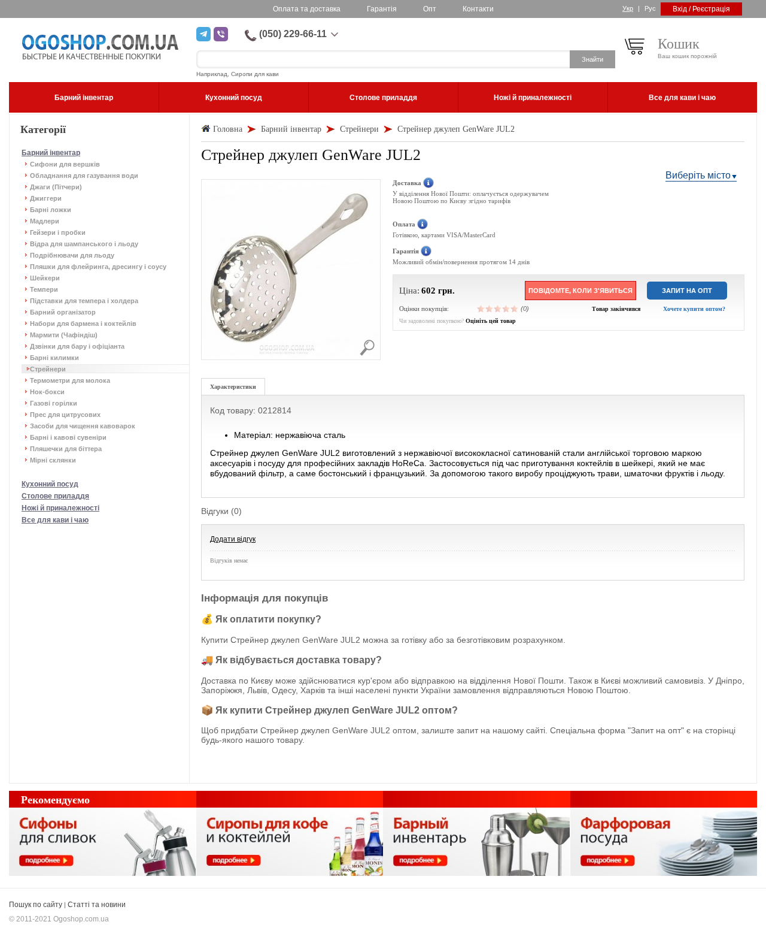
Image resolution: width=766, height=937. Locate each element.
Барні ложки (50, 209)
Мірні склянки (53, 460)
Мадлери (44, 221)
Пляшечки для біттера (66, 448)
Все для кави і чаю (55, 520)
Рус (650, 8)
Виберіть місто (698, 175)
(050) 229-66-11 (293, 34)
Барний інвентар (51, 153)
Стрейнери (48, 369)
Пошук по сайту (35, 904)
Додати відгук (233, 539)
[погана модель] (489, 308)
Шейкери (45, 278)
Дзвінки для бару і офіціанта (77, 346)
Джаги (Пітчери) (56, 187)
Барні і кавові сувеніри (68, 437)
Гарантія (382, 9)
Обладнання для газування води (84, 175)
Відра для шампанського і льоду (84, 243)
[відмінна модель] (514, 308)
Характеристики (233, 386)
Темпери (44, 289)
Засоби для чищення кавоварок (82, 426)
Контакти (478, 9)
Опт (429, 9)
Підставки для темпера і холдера (84, 300)
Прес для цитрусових (65, 414)
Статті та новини (97, 904)
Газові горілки (53, 403)
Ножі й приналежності (60, 508)
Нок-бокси (47, 391)
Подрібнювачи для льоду (72, 255)
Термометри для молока (70, 380)
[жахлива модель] (481, 308)
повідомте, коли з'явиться (580, 290)
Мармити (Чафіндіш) (64, 334)
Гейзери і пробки (58, 232)
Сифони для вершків (65, 164)
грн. (446, 290)
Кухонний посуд (50, 484)
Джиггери (46, 198)
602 (428, 290)
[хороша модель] (506, 308)
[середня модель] (498, 308)
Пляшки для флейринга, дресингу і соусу (98, 266)
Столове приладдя (55, 496)
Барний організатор (63, 312)
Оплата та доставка (307, 9)
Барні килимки (54, 357)
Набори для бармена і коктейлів (83, 323)
